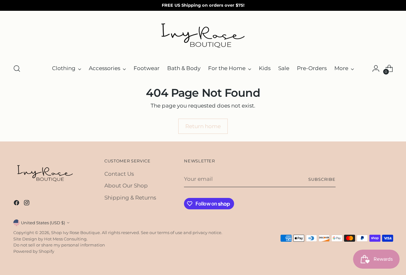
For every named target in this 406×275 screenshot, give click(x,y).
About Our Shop (126, 185)
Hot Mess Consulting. (66, 238)
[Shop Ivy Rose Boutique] (203, 36)
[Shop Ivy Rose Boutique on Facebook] (17, 204)
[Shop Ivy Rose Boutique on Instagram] (27, 204)
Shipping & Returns (130, 197)
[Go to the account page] (376, 68)
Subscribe (322, 179)
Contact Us (119, 174)
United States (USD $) (43, 222)
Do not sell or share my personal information (59, 244)
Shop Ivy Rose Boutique (75, 232)
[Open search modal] (16, 68)
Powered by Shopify (33, 251)
